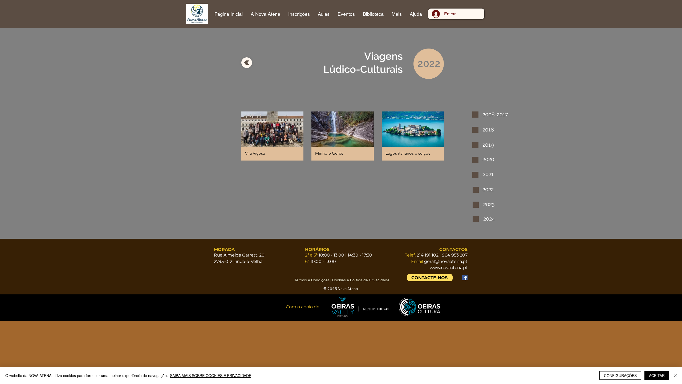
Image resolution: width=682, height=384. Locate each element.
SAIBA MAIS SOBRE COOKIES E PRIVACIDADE (210, 375)
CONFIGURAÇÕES (620, 375)
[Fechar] (675, 375)
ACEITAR (657, 375)
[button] (272, 136)
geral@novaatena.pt (446, 261)
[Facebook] (465, 277)
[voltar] (246, 62)
